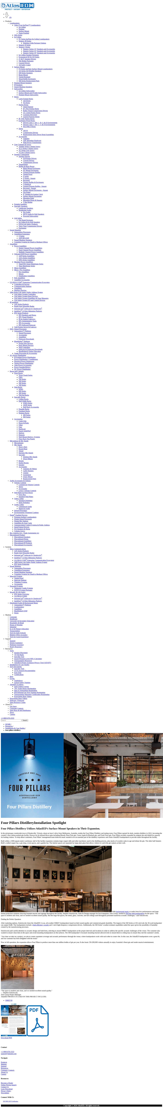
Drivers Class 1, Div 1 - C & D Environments (39, 125)
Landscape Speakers (26, 208)
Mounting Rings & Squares (32, 200)
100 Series (22, 385)
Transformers (23, 164)
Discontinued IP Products (23, 543)
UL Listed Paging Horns (31, 113)
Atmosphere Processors (22, 232)
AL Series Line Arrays (26, 150)
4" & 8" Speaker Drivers (27, 59)
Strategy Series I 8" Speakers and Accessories (39, 53)
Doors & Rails (24, 423)
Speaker (21, 465)
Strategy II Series (25, 45)
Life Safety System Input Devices (26, 296)
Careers (12, 714)
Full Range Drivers (29, 158)
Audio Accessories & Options (20, 481)
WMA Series (27, 403)
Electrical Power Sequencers (24, 361)
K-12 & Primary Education (19, 629)
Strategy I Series (24, 47)
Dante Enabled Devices (18, 515)
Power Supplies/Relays (22, 367)
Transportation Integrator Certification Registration (31, 694)
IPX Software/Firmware (27, 325)
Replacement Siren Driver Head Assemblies (38, 135)
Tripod (21, 451)
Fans (20, 427)
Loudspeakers (15, 23)
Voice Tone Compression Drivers (30, 226)
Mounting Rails (28, 198)
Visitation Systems (20, 582)
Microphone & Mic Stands (19, 441)
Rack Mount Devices (26, 345)
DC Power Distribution (22, 369)
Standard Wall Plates (26, 497)
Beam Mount (23, 75)
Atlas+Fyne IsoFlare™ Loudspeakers (27, 25)
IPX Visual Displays (26, 317)
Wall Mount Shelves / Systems (29, 437)
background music (122, 911)
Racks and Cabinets (17, 371)
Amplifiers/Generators (22, 234)
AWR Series (27, 405)
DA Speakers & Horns (22, 529)
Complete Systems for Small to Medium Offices (31, 242)
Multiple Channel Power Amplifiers (31, 252)
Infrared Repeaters (20, 510)
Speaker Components (21, 154)
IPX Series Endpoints (21, 564)
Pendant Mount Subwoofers (28, 95)
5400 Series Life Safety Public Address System (26, 292)
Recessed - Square (29, 188)
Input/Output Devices (21, 527)
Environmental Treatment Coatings (26, 512)
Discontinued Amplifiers (22, 541)
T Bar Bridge (27, 202)
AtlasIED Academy (17, 684)
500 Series (22, 381)
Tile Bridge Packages (26, 61)
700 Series (22, 379)
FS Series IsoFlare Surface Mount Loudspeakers (35, 69)
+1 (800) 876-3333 (7, 718)
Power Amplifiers (20, 246)
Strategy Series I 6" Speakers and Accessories (39, 51)
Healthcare (13, 619)
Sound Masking (15, 230)
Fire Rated (26, 192)
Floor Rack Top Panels (27, 439)
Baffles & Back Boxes (26, 166)
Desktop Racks (24, 413)
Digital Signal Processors (23, 519)
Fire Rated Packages (26, 220)
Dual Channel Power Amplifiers (30, 250)
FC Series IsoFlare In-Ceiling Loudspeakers (34, 39)
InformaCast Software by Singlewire (28, 309)
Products (4, 1062)
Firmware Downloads (26, 339)
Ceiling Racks (23, 399)
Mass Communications (18, 549)
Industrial (13, 627)
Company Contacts (7, 1070)
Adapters (26, 139)
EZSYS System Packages (23, 590)
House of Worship (16, 625)
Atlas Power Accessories (22, 365)
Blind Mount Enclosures (31, 168)
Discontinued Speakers (22, 537)
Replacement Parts (29, 479)
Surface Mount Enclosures (32, 196)
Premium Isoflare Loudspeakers (25, 517)
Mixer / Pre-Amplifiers (22, 270)
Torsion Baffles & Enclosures (33, 182)
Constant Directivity (30, 115)
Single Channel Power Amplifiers (30, 248)
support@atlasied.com (8, 1054)
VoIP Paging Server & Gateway (25, 327)
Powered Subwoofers (30, 216)
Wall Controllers (24, 347)
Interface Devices (20, 290)
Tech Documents (16, 667)
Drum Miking (28, 459)
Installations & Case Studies (19, 665)
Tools (12, 651)
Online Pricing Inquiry (9, 1085)
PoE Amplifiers (19, 278)
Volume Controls (20, 483)
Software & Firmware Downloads (30, 349)
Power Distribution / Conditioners (26, 359)
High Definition (24, 503)
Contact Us (5, 1087)
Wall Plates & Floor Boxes (23, 493)
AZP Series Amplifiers (26, 256)
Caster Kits (22, 421)
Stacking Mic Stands (26, 453)
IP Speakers (18, 85)
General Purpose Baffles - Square (34, 186)
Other (21, 425)
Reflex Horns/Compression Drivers (35, 111)
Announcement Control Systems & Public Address (32, 525)
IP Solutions (14, 302)
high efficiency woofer (41, 925)
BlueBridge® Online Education (30, 351)
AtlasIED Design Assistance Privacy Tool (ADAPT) (32, 663)
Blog (11, 677)
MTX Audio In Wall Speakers (33, 214)
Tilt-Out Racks (24, 395)
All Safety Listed (24, 65)
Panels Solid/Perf (25, 431)
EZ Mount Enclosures (30, 170)
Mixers (21, 274)
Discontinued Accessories (23, 545)
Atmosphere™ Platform (22, 331)
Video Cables (19, 499)
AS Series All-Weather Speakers (30, 71)
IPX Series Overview (21, 594)
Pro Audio (26, 212)
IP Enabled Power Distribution (25, 357)
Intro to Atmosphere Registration (25, 690)
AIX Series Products (21, 304)
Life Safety (18, 218)
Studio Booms (24, 463)
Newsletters (5, 1093)
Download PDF (6, 1038)
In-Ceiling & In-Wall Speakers (29, 222)
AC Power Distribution (18, 355)
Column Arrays (19, 531)
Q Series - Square (29, 178)
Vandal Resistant (24, 77)
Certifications (19, 675)
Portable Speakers (20, 204)
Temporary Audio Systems (23, 588)
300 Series (22, 393)
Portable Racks (24, 409)
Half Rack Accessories (31, 407)
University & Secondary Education (22, 621)
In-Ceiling (22, 27)
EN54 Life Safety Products (28, 224)
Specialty (22, 455)
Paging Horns (23, 105)
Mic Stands (18, 445)
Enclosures (22, 228)
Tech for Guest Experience (19, 637)
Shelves (21, 433)
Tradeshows (18, 681)
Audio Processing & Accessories (25, 353)
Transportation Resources (23, 661)
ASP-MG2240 (24, 238)
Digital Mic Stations (21, 521)
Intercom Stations (20, 580)
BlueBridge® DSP (20, 611)
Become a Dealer (7, 1083)
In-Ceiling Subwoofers (27, 91)
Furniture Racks (24, 411)
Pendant (21, 29)
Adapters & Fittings (30, 469)
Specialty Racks (19, 397)
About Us (4, 1072)
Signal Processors (25, 333)
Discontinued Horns (21, 539)
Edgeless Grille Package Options (34, 43)
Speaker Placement (20, 653)
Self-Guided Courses (21, 686)
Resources (4, 1068)
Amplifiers (13, 244)
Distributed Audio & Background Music (24, 603)
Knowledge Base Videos (23, 696)
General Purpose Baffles (31, 172)
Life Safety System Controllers (25, 294)
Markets (4, 1064)
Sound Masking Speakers (23, 87)
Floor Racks (18, 373)
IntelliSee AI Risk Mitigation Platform (28, 311)
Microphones (18, 443)
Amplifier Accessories (22, 280)
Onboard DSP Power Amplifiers (25, 254)
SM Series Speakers (26, 73)
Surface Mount (24, 31)
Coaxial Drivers (24, 63)
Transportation (15, 631)
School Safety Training (22, 683)
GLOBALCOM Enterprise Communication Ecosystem (30, 282)
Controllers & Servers (21, 284)
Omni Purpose (28, 107)
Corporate (13, 617)
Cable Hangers (28, 471)
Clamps (25, 473)
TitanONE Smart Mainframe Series (31, 264)
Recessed (26, 180)
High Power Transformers (32, 142)
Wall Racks (18, 387)
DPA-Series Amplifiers (27, 260)
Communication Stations (22, 286)
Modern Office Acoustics (18, 635)
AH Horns (26, 101)
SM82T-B (8, 1000)
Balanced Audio (24, 509)
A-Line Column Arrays (27, 152)
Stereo (21, 487)
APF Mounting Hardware (32, 140)
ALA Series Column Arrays (28, 148)
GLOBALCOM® (20, 596)
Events (12, 679)
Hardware (22, 429)
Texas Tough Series (25, 375)
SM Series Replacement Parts (29, 81)
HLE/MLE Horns (29, 127)
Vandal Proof (27, 174)
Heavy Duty (23, 447)
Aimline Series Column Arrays (29, 146)
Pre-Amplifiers (24, 272)
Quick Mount (27, 477)
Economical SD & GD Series (29, 57)
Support (12, 641)
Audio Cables (19, 505)
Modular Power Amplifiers (23, 262)
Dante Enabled (24, 33)
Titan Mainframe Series (27, 266)
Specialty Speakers (20, 206)
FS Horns (26, 103)
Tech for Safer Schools (18, 633)
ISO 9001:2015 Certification (10, 1101)
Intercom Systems (16, 576)
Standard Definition (25, 501)
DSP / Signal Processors (18, 329)
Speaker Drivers (24, 156)
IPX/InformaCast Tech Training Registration (29, 692)
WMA (21, 389)
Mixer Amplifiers (20, 268)
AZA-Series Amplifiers (27, 258)
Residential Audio (25, 210)
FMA (21, 377)
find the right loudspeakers (135, 913)
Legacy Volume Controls (27, 491)
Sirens (21, 129)
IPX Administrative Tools (27, 321)
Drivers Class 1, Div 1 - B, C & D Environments (40, 123)
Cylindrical (27, 184)
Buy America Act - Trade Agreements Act (24, 533)
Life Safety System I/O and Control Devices (29, 300)
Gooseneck (27, 475)
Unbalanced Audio (25, 507)
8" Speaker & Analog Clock (33, 194)
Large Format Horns (26, 99)
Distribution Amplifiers (27, 276)
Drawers (22, 435)
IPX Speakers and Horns (27, 315)
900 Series (26, 417)
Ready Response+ (16, 647)
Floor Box (22, 495)
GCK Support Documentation (24, 671)
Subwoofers (18, 89)
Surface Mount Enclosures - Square (35, 190)
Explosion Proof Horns (27, 121)
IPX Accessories (24, 323)
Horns (16, 97)
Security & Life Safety (18, 592)
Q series (26, 176)
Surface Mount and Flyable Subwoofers (33, 93)
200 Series (22, 383)
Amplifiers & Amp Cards (23, 523)
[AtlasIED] (17, 9)
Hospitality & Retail (17, 623)
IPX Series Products (21, 313)
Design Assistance (16, 643)
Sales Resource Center (18, 702)
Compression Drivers (30, 133)
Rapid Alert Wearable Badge (24, 306)
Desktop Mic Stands (30, 457)
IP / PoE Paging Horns (31, 109)
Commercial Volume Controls (29, 485)
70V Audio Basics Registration (25, 688)
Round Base (23, 449)
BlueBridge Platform (22, 341)
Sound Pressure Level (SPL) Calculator (28, 659)
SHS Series (18, 35)
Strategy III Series (25, 41)
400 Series (26, 415)
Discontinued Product (17, 535)
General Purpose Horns (31, 117)
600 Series (22, 391)
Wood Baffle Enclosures (27, 79)
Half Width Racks (25, 401)
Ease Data (17, 673)
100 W (25, 131)
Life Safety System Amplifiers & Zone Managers (31, 298)
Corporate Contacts (16, 708)
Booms (21, 461)
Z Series (21, 236)
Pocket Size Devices (26, 343)
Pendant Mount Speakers (23, 83)
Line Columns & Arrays (22, 144)
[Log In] (6, 14)
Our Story (13, 706)
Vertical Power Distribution (23, 363)
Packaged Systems (16, 586)
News (12, 712)
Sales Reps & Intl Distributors (20, 710)
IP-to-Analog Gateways (27, 319)
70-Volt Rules (19, 655)
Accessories (23, 137)
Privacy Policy (6, 1091)
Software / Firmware (17, 700)
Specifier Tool (19, 657)
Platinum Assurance (17, 645)
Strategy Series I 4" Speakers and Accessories (39, 49)
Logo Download (7, 1089)
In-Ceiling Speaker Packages (29, 55)
